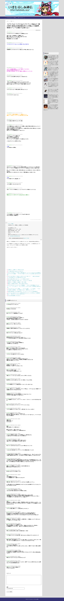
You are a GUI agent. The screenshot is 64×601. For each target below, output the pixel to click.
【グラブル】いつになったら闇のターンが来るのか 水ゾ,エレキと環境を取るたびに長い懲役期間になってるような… (51, 85)
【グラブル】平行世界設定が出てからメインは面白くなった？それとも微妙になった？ (53, 79)
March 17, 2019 (26, 238)
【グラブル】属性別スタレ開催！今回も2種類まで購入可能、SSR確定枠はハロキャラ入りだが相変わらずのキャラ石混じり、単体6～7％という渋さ (51, 74)
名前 (7, 587)
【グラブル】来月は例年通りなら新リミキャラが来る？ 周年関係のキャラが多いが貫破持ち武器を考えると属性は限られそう (51, 107)
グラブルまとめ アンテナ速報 (11, 17)
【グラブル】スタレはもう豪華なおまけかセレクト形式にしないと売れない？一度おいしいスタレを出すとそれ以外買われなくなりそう (51, 63)
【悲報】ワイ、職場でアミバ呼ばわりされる (16, 269)
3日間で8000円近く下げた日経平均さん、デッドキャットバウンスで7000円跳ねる (23, 291)
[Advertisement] (24, 59)
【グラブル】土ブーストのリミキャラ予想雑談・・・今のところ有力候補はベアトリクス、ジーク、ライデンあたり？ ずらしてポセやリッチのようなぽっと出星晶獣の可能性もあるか (23, 286)
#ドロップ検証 (10, 223)
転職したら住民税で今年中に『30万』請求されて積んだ (18, 283)
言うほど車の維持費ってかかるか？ (14, 295)
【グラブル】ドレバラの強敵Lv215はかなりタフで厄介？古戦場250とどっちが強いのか (53, 68)
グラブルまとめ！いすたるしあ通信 (33, 599)
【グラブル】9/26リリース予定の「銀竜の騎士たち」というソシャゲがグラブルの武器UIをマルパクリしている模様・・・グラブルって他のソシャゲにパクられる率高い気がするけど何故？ (24, 273)
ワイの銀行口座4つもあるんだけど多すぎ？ (16, 271)
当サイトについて (20, 17)
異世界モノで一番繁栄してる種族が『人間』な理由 (17, 282)
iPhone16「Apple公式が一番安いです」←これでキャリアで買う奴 (20, 280)
